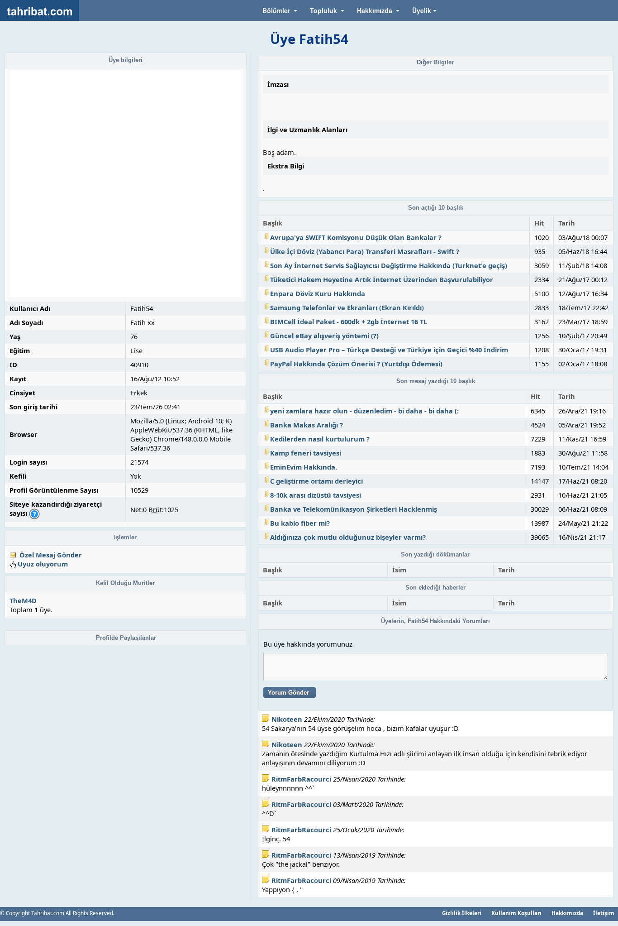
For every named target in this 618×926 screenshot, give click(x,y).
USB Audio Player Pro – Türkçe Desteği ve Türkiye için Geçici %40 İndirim (389, 349)
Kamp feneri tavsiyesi (305, 452)
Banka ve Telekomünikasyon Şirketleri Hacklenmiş (353, 508)
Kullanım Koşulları (516, 912)
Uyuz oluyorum (43, 563)
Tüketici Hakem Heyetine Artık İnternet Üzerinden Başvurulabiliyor (381, 279)
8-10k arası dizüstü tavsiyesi (315, 494)
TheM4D (23, 600)
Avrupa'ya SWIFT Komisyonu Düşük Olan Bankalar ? (356, 237)
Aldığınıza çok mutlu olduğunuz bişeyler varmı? (348, 537)
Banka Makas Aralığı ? (306, 424)
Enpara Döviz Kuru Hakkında (317, 293)
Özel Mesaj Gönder (50, 554)
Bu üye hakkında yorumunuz (307, 643)
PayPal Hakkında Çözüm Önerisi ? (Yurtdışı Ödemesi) (356, 363)
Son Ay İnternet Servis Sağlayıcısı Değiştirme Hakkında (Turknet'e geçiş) (388, 265)
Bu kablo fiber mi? (300, 523)
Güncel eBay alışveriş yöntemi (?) (324, 335)
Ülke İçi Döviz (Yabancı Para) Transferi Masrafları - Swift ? (364, 251)
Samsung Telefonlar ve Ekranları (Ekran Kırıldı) (347, 307)
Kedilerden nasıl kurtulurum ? (320, 438)
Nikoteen (286, 719)
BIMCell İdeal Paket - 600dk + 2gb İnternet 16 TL (348, 321)
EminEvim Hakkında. (303, 466)
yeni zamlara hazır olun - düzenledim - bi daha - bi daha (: (364, 410)
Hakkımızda (567, 912)
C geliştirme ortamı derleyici (316, 480)
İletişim (603, 912)
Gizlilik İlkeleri (461, 912)
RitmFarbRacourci (301, 778)
